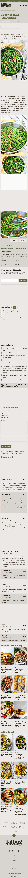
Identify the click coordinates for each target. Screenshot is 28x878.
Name (2, 435)
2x (17, 307)
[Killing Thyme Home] (6, 5)
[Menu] (26, 5)
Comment (3, 420)
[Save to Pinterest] (2, 436)
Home (2, 10)
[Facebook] (12, 851)
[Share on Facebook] (2, 434)
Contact (14, 866)
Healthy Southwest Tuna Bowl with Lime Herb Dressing (20, 811)
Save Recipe (23, 280)
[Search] (23, 5)
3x (20, 307)
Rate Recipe (16, 27)
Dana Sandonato (6, 21)
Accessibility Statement (18, 874)
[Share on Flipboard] (2, 441)
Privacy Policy (3, 874)
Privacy (14, 868)
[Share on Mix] (2, 444)
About (14, 858)
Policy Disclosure (10, 874)
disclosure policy (21, 29)
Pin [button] (13, 240)
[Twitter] (15, 851)
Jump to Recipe (6, 27)
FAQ (14, 863)
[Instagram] (9, 851)
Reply (25, 479)
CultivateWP (14, 876)
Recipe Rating (4, 415)
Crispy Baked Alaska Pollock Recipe (20, 697)
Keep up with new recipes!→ (13, 1)
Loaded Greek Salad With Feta (6, 783)
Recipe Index (7, 10)
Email (3, 277)
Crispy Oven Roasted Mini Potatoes (6, 697)
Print (22, 240)
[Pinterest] (18, 851)
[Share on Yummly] (2, 439)
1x (14, 307)
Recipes (14, 860)
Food (13, 10)
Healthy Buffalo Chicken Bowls (6, 723)
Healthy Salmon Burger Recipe (7, 810)
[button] (1, 245)
